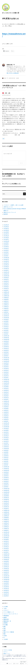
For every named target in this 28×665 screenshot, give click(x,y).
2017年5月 (6, 326)
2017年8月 (6, 321)
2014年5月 (6, 392)
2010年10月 (6, 470)
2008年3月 (6, 526)
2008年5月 (6, 523)
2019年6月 (6, 281)
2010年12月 (6, 466)
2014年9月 (6, 385)
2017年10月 (6, 317)
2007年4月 (6, 546)
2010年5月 (6, 479)
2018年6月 (6, 303)
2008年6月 (6, 521)
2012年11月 (6, 425)
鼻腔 (4, 628)
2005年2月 (6, 594)
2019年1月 (5, 290)
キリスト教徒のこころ (8, 612)
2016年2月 (6, 354)
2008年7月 (6, 519)
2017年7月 (5, 323)
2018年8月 (6, 299)
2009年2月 (6, 506)
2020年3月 (6, 266)
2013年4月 (6, 415)
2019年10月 (6, 275)
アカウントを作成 (7, 650)
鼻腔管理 (5, 214)
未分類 (17, 78)
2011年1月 (5, 465)
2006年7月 (6, 563)
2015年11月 (6, 359)
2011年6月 (5, 455)
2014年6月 (6, 390)
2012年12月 (6, 423)
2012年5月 (6, 435)
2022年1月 (6, 239)
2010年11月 (6, 468)
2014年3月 (6, 395)
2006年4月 (6, 568)
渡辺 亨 (6, 78)
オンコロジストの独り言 (10, 13)
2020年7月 (6, 259)
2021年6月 (6, 246)
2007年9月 (6, 537)
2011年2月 (5, 463)
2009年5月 (6, 501)
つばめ (5, 608)
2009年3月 (6, 505)
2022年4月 (6, 235)
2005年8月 (6, 583)
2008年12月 (6, 510)
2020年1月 (6, 270)
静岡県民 (5, 623)
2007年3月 (6, 548)
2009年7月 (6, 497)
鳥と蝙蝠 (5, 624)
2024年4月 (6, 224)
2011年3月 (5, 461)
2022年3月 (6, 237)
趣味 (4, 626)
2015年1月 (5, 377)
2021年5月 (6, 248)
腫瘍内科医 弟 (7, 621)
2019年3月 (6, 286)
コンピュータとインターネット (10, 613)
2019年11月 (6, 274)
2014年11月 (6, 381)
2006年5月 (6, 566)
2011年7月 (5, 454)
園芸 (4, 633)
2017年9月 (6, 319)
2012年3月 (6, 439)
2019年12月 (6, 272)
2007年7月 (6, 541)
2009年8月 (6, 495)
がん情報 (5, 606)
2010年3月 (6, 483)
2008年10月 (6, 514)
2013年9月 (6, 406)
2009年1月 (6, 508)
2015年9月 (6, 363)
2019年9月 (6, 277)
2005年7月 (6, 585)
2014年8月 (6, 386)
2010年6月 (6, 477)
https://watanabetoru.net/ (14, 35)
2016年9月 (6, 341)
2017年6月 (6, 325)
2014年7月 (6, 388)
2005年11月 (6, 577)
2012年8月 (6, 430)
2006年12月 (6, 554)
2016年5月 (6, 348)
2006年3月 (6, 570)
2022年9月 (6, 230)
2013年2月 (6, 419)
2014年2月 (6, 397)
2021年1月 (5, 255)
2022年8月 (6, 232)
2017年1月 (5, 334)
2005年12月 (6, 575)
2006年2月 (6, 572)
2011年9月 (5, 450)
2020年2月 (6, 268)
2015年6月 (6, 368)
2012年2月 (6, 441)
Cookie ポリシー (5, 659)
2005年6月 (6, 586)
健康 (4, 630)
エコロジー (6, 610)
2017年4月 (6, 328)
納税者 (5, 617)
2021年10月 (6, 241)
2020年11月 (6, 257)
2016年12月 (6, 335)
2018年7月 (6, 301)
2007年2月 (6, 550)
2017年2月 (6, 332)
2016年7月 (6, 345)
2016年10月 (6, 339)
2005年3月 (6, 592)
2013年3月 (5, 417)
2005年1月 (6, 595)
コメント (21, 163)
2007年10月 (6, 535)
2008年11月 (6, 512)
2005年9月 (6, 581)
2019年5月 (6, 283)
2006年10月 (6, 557)
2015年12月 (6, 357)
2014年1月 (5, 399)
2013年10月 (6, 405)
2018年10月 (6, 295)
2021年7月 (6, 245)
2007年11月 (6, 534)
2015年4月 (6, 372)
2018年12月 (6, 292)
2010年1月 (5, 486)
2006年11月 (6, 555)
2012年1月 (5, 443)
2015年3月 (6, 374)
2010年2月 (6, 485)
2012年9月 (6, 428)
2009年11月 (6, 490)
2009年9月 (6, 494)
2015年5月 (6, 370)
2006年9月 (6, 559)
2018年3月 (6, 308)
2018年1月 (5, 312)
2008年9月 (6, 515)
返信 (3, 138)
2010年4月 (6, 481)
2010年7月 (6, 475)
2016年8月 (6, 343)
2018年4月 (6, 306)
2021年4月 (6, 250)
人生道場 (5, 639)
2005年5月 (6, 588)
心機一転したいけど (8, 207)
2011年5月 (5, 457)
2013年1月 (5, 421)
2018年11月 (6, 294)
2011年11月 (6, 446)
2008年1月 (6, 530)
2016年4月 (6, 350)
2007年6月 (6, 543)
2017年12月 (6, 314)
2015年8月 (6, 365)
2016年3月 (6, 352)
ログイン (5, 651)
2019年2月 (6, 288)
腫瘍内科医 (6, 619)
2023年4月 (6, 228)
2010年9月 (6, 472)
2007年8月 (6, 539)
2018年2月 (6, 310)
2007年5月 (6, 545)
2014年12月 (6, 379)
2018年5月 (6, 305)
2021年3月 (6, 252)
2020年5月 (6, 263)
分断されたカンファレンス (9, 212)
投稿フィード (6, 653)
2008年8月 (6, 517)
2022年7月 (6, 234)
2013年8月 (6, 408)
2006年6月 (6, 565)
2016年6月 (6, 346)
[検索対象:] (12, 194)
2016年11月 (6, 337)
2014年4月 (6, 394)
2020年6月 (6, 261)
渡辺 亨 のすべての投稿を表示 (13, 73)
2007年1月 (6, 552)
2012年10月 (6, 426)
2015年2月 (6, 375)
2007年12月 (6, 532)
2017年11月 (6, 315)
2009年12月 (6, 488)
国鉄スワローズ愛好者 (8, 632)
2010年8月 (6, 474)
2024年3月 (6, 226)
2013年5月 (6, 414)
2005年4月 (6, 590)
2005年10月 (6, 579)
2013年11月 (6, 403)
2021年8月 (6, 243)
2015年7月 (6, 366)
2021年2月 (6, 254)
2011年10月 (6, 448)
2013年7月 (5, 410)
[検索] (24, 194)
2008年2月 (6, 528)
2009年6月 (6, 499)
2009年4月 (6, 503)
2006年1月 (6, 574)
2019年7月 (6, 279)
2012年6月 (6, 434)
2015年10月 (6, 361)
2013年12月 (6, 401)
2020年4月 (6, 265)
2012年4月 (6, 437)
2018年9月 (6, 297)
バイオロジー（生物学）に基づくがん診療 (13, 205)
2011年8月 (5, 452)
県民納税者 (6, 615)
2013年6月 (6, 412)
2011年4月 (5, 459)
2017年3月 (5, 330)
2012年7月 (6, 432)
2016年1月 (5, 355)
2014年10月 (6, 383)
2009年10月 (6, 492)
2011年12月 (6, 445)
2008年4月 (6, 525)
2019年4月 (6, 285)
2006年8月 (6, 561)
